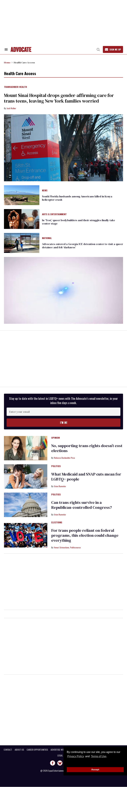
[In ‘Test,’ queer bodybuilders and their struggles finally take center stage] (21, 218)
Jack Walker (11, 108)
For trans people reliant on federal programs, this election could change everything (84, 535)
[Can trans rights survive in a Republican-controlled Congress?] (25, 504)
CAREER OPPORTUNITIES (37, 749)
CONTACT (8, 749)
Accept (95, 769)
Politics (56, 466)
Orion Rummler (60, 486)
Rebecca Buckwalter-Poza (64, 457)
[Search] (98, 49)
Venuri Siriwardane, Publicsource (67, 547)
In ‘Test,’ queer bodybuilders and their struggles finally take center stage (78, 221)
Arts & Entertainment (54, 214)
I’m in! (63, 423)
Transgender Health (15, 87)
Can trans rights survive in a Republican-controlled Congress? (81, 505)
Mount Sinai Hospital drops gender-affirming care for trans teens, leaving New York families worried (59, 98)
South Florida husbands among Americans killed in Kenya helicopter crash (77, 198)
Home (7, 62)
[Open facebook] (52, 763)
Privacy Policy (75, 756)
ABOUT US (19, 749)
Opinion (55, 437)
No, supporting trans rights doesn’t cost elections (86, 448)
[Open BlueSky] (60, 763)
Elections (56, 522)
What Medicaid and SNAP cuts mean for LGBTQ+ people (86, 476)
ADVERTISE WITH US (59, 749)
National (47, 238)
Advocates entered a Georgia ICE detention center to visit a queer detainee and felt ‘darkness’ (82, 245)
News (44, 190)
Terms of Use (98, 756)
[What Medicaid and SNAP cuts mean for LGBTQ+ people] (25, 476)
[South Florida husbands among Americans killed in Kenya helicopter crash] (21, 195)
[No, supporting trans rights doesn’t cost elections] (25, 448)
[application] (63, 290)
